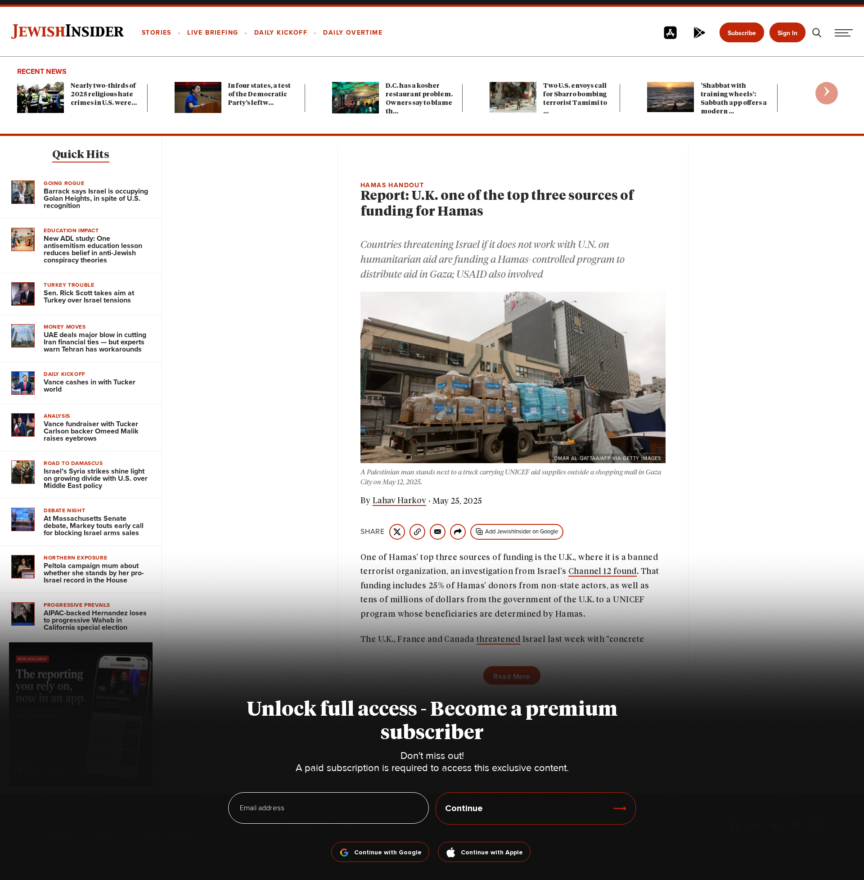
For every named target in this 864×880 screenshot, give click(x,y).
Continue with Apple (492, 852)
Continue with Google (388, 852)
